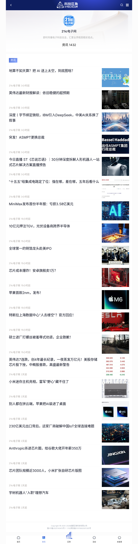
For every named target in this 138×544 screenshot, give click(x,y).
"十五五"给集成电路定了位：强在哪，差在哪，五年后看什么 (54, 182)
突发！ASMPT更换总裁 (26, 137)
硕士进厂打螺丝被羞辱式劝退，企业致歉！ (41, 337)
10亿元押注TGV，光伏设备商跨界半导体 (39, 226)
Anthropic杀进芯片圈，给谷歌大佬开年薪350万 (45, 448)
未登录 (119, 542)
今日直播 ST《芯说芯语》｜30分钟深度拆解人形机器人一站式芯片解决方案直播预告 (54, 162)
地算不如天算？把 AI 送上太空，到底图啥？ (42, 71)
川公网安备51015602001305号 (79, 528)
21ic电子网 (14, 85)
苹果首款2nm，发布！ (26, 293)
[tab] (18, 540)
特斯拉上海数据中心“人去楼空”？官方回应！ (42, 315)
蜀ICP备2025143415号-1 (56, 528)
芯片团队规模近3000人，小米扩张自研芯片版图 (45, 470)
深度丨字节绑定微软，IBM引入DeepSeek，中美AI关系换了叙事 (54, 117)
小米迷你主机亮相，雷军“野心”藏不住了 (39, 382)
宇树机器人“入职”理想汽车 (29, 493)
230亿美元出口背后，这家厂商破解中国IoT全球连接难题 (51, 426)
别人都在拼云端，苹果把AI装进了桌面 (37, 404)
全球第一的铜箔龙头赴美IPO (30, 248)
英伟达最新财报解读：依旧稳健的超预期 (39, 93)
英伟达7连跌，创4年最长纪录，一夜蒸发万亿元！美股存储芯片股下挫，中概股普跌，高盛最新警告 (53, 362)
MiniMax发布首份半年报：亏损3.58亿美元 (41, 204)
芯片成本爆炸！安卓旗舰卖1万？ (33, 270)
